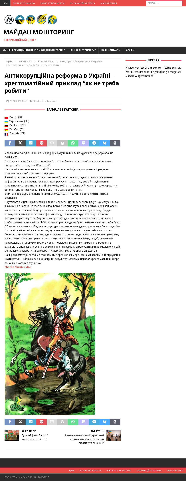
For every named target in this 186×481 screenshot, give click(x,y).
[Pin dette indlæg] (41, 143)
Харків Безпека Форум (52, 3)
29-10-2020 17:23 (18, 101)
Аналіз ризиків (108, 3)
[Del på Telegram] (94, 143)
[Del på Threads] (115, 143)
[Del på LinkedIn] (31, 143)
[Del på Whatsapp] (73, 143)
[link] (18, 267)
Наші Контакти (110, 50)
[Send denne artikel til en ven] (52, 143)
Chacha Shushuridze (44, 101)
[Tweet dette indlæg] (20, 143)
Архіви (130, 50)
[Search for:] (164, 3)
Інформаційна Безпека (82, 3)
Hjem (5, 3)
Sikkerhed (25, 61)
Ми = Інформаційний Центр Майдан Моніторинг (34, 50)
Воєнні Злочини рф (24, 3)
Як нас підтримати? (83, 50)
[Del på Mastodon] (83, 143)
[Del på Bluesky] (104, 143)
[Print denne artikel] (62, 143)
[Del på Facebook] (10, 143)
